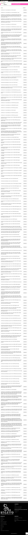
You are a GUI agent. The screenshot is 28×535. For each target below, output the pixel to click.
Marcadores (2, 519)
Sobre (15, 505)
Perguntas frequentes (18, 508)
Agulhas (2, 520)
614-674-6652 (16, 519)
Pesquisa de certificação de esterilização (21, 509)
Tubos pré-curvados (4, 524)
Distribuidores (17, 510)
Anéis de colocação (4, 521)
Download (25, 12)
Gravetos (2, 525)
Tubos (1, 529)
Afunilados (2, 526)
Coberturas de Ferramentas (5, 530)
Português (3, 1)
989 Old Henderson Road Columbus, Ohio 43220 (21, 521)
